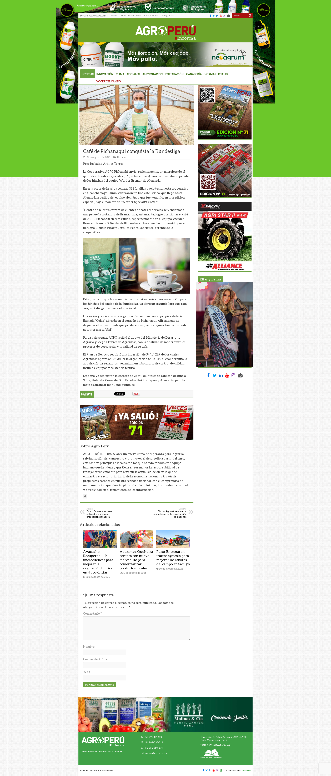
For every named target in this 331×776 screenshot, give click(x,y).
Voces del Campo (108, 81)
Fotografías (168, 15)
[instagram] (224, 16)
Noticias (88, 74)
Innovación (104, 74)
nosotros (247, 770)
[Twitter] (213, 16)
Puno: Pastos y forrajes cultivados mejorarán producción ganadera (99, 513)
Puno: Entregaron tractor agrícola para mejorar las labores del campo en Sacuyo (173, 557)
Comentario (92, 613)
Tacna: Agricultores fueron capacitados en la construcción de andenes (170, 513)
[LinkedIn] (217, 16)
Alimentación (152, 74)
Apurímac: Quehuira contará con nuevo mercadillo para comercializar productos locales (136, 559)
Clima (120, 74)
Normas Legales (216, 74)
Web (86, 672)
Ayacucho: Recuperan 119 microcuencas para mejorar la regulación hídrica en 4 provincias (98, 561)
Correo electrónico (96, 659)
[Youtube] (220, 16)
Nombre (88, 646)
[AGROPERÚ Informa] (165, 31)
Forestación (174, 74)
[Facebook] (210, 16)
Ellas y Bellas (151, 15)
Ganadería (194, 74)
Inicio (114, 15)
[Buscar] (250, 15)
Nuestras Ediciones (131, 15)
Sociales (133, 74)
